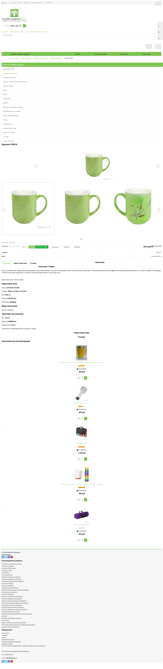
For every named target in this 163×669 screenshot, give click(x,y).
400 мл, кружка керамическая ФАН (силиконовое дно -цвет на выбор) (81, 484)
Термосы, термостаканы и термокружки (15, 82)
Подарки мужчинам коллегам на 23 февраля (15, 603)
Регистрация (12, 3)
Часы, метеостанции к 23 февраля (12, 605)
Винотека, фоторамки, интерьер (13, 107)
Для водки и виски (7, 575)
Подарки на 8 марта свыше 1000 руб (12, 581)
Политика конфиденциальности (11, 641)
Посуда (5, 120)
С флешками (5, 572)
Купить (31, 247)
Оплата (45, 31)
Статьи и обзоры (100, 54)
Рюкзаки (4, 616)
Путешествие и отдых (10, 128)
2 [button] (82, 239)
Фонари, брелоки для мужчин (10, 627)
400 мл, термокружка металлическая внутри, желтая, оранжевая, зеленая (81, 362)
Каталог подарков (52, 54)
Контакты (124, 54)
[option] (96, 172)
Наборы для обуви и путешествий (12, 596)
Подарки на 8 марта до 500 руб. (11, 577)
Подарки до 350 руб (7, 583)
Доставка (19, 2)
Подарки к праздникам (10, 73)
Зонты (5, 90)
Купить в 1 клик (42, 247)
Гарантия (26, 2)
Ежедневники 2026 (8, 69)
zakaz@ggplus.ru (11, 658)
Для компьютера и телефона (12, 111)
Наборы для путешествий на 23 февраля (14, 601)
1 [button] (80, 239)
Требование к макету (17, 31)
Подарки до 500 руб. (8, 585)
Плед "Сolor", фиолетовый (81, 525)
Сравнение (66, 247)
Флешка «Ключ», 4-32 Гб (81, 403)
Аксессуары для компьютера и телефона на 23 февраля (18, 625)
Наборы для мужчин (8, 594)
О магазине (146, 54)
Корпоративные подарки (20, 54)
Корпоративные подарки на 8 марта (13, 607)
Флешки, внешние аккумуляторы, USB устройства (17, 614)
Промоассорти (7, 124)
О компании (48, 2)
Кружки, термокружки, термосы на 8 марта (14, 609)
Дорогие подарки (8, 86)
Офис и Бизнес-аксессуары (11, 115)
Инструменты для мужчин (9, 592)
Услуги (77, 54)
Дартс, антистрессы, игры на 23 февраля (14, 622)
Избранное (77, 247)
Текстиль (6, 137)
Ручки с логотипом (8, 132)
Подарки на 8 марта (8, 566)
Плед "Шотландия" (81, 443)
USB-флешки (7, 98)
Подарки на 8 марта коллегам (11, 611)
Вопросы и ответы (7, 644)
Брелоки (5, 103)
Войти (5, 3)
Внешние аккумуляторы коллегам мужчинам (15, 590)
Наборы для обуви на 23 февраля (12, 598)
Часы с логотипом (8, 141)
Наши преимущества (37, 2)
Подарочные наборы (9, 77)
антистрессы (5, 620)
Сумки (5, 94)
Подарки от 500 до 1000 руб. (10, 588)
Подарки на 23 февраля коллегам (12, 564)
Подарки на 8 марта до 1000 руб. (11, 579)
